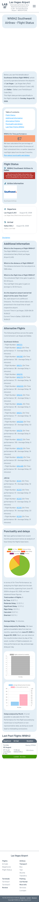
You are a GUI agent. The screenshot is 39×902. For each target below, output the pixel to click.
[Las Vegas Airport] (4, 6)
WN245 (19, 395)
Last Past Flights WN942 (15, 127)
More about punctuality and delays (17, 155)
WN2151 (20, 374)
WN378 (19, 430)
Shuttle (22, 873)
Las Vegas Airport (19, 2)
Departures (6, 867)
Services (23, 887)
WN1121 (19, 345)
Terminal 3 (6, 884)
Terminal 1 (6, 882)
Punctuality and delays (14, 124)
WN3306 (20, 422)
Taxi (21, 870)
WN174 (19, 365)
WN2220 (20, 386)
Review (5, 887)
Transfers (23, 876)
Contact (29, 897)
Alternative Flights (13, 121)
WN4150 (20, 457)
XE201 (19, 481)
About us (34, 897)
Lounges (23, 890)
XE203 (19, 490)
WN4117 (19, 439)
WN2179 (20, 377)
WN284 (19, 404)
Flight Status (10, 115)
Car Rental (23, 882)
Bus (21, 867)
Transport (23, 864)
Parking (22, 879)
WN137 (19, 347)
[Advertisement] (19, 49)
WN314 (19, 413)
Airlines (22, 861)
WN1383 (20, 356)
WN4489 (20, 466)
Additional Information (14, 118)
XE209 (19, 516)
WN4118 (19, 448)
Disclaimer (23, 897)
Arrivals (5, 864)
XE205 (19, 508)
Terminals (6, 879)
